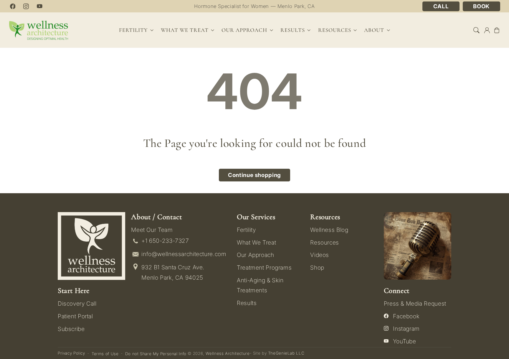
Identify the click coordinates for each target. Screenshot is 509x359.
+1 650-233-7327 (165, 240)
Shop (317, 267)
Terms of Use (105, 353)
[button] (476, 30)
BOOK (481, 6)
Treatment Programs (264, 267)
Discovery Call (77, 303)
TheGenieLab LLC (286, 353)
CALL (441, 6)
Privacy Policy (71, 353)
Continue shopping (254, 175)
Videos (319, 254)
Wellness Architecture (227, 353)
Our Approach (255, 254)
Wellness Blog (329, 229)
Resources (324, 242)
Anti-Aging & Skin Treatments (260, 285)
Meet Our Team (152, 229)
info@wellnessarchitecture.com (183, 254)
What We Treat (256, 242)
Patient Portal (75, 316)
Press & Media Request (415, 303)
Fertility (246, 229)
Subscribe (71, 328)
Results (292, 30)
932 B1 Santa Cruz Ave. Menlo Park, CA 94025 (172, 272)
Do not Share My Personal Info (155, 353)
